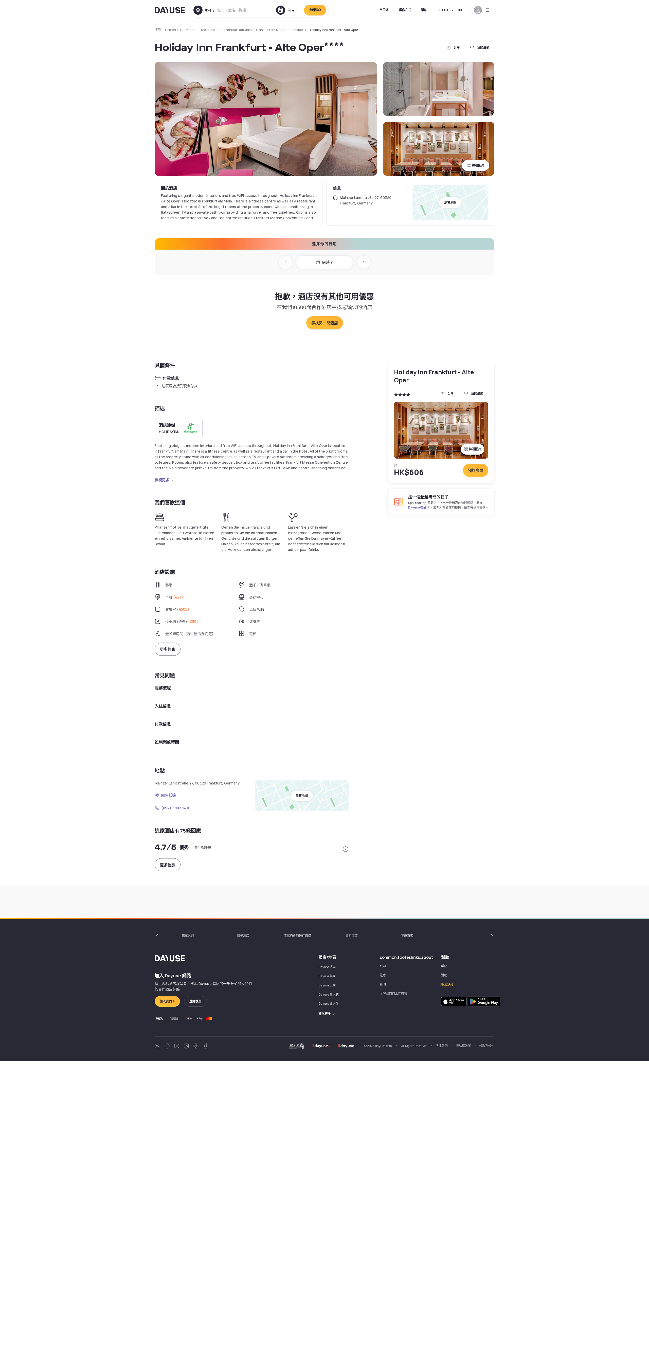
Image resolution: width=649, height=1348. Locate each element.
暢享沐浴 (188, 935)
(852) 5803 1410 (175, 808)
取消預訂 (447, 984)
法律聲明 (442, 1046)
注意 (383, 975)
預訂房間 (475, 470)
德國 (158, 30)
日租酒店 (352, 935)
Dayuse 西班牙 (328, 1003)
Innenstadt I (297, 30)
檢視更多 (162, 479)
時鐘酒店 (407, 935)
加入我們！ (167, 1001)
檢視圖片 (478, 165)
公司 (383, 966)
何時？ (327, 262)
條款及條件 (486, 1046)
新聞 (383, 984)
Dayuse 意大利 (328, 994)
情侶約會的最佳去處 (297, 935)
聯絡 (444, 966)
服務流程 (163, 688)
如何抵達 (168, 795)
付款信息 (163, 724)
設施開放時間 (167, 742)
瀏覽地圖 (450, 202)
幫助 (424, 10)
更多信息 (167, 649)
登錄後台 (195, 1001)
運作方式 (405, 10)
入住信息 (163, 706)
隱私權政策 (463, 1046)
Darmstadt (188, 30)
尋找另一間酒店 (324, 323)
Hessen (170, 30)
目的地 (384, 10)
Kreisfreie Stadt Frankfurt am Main (226, 30)
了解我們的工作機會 (393, 993)
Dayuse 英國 (327, 976)
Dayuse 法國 (327, 967)
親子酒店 (243, 935)
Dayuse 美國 (327, 985)
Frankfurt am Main (269, 30)
